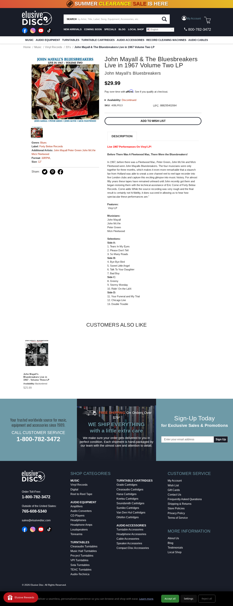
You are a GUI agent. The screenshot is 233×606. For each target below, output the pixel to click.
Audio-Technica (79, 574)
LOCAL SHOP (136, 29)
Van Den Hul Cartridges (130, 512)
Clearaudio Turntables (83, 546)
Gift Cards (174, 490)
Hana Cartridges (126, 494)
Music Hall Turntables (83, 551)
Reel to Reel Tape (81, 494)
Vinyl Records (79, 484)
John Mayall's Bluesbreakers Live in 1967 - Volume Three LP (36, 377)
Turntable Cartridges (98, 40)
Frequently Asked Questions (185, 499)
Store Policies (176, 508)
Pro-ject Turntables (81, 555)
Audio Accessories (130, 40)
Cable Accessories (127, 538)
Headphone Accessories (131, 534)
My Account (175, 480)
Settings (188, 598)
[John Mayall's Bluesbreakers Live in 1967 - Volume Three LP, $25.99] (37, 353)
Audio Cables (198, 40)
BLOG (122, 29)
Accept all (170, 598)
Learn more (146, 598)
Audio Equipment (48, 40)
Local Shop (174, 552)
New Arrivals (73, 29)
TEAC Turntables (80, 569)
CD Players (77, 515)
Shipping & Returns (179, 503)
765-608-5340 (34, 511)
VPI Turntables (79, 560)
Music (29, 40)
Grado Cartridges (126, 484)
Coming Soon (93, 29)
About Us (173, 538)
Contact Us (174, 494)
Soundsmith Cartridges (130, 503)
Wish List (173, 485)
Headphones (78, 520)
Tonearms (76, 534)
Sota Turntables (80, 565)
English (154, 29)
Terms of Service (178, 517)
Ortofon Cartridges (127, 517)
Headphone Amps (81, 524)
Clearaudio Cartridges (129, 489)
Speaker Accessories (129, 543)
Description (122, 136)
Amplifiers (76, 506)
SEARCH (72, 19)
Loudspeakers (79, 529)
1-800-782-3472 (38, 439)
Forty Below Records (51, 146)
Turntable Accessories (129, 529)
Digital (74, 489)
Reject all (207, 598)
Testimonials (175, 547)
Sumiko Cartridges (127, 507)
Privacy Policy (176, 513)
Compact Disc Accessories (132, 548)
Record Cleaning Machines (166, 40)
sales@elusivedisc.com (36, 520)
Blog (170, 543)
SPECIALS (110, 29)
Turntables (70, 40)
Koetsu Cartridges (127, 498)
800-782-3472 (199, 29)
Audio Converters (81, 511)
